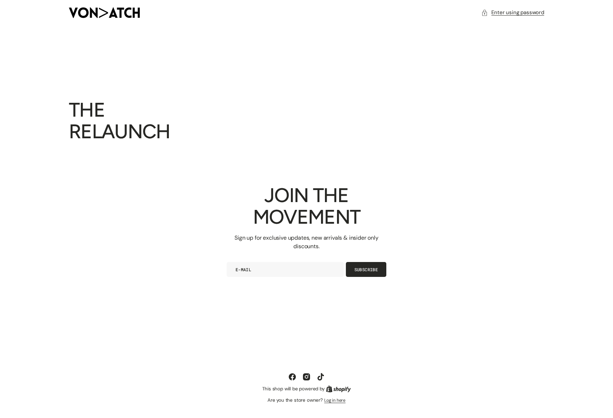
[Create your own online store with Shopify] (338, 389)
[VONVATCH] (104, 12)
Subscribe (366, 269)
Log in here (335, 400)
